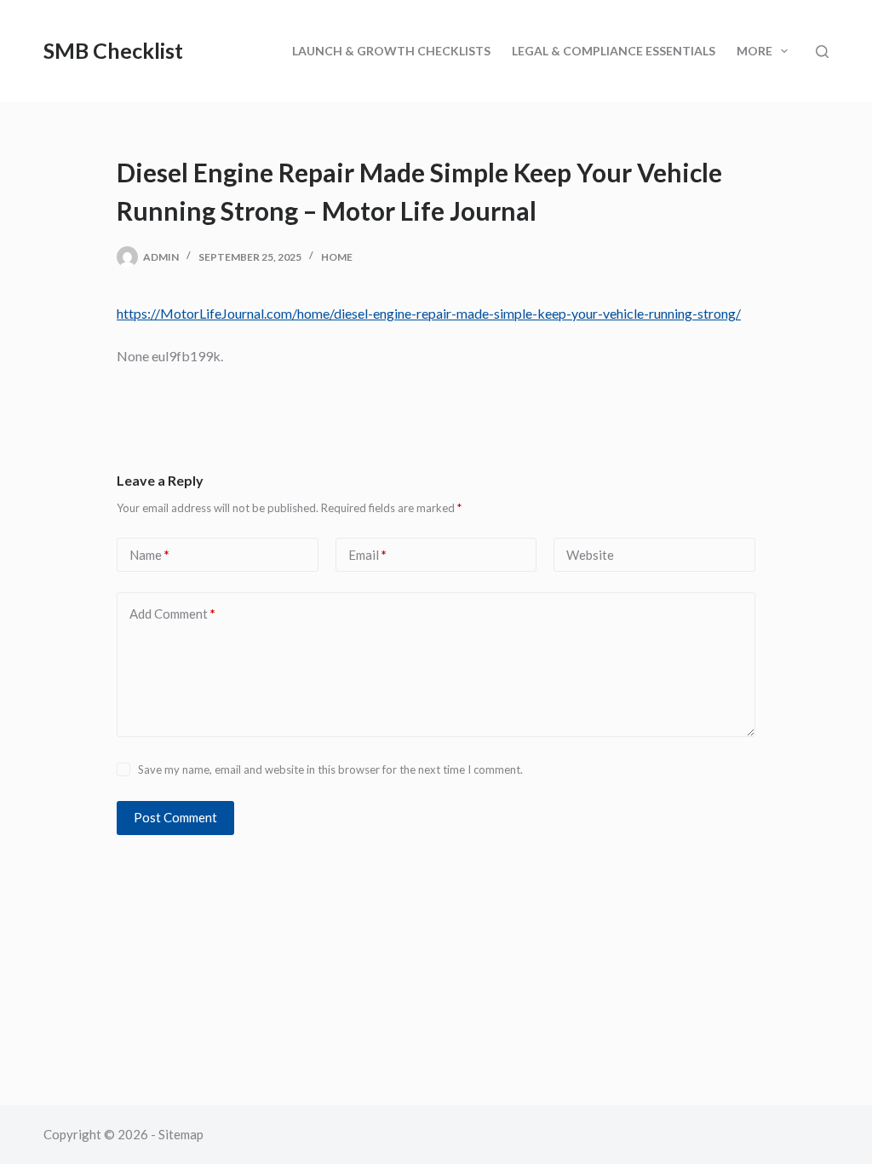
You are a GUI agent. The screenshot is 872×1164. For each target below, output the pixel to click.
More (754, 50)
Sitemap (181, 1134)
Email (367, 554)
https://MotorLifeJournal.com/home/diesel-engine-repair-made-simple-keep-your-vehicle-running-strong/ (429, 313)
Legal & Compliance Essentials (613, 50)
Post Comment (175, 817)
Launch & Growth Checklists (391, 50)
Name (149, 554)
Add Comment (172, 613)
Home (337, 257)
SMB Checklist (113, 50)
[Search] (822, 51)
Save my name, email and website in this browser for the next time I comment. (330, 769)
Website (590, 554)
